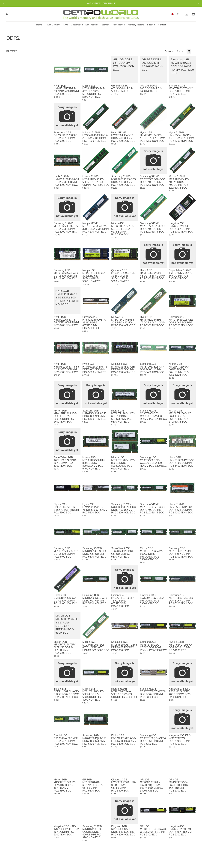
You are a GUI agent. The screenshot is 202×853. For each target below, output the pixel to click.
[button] (179, 51)
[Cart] (193, 14)
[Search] (7, 14)
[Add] (76, 78)
